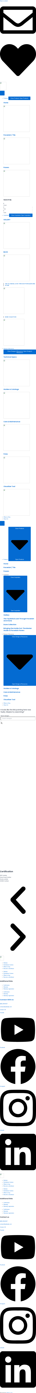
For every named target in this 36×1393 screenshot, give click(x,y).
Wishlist (5, 963)
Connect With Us (7, 1000)
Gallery (6, 615)
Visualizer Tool (9, 486)
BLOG (5, 252)
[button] (18, 900)
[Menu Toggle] (2, 93)
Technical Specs (10, 357)
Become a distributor (8, 968)
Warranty (5, 987)
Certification (6, 985)
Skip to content (4, 1)
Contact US (3, 1009)
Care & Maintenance (11, 422)
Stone (5, 103)
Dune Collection (10, 317)
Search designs (5, 715)
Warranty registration (8, 989)
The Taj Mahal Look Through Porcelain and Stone (20, 284)
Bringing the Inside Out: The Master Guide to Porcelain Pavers (17, 629)
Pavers (6, 167)
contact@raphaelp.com (6, 1006)
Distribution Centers (8, 965)
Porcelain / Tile (9, 135)
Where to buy (6, 966)
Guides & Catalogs (11, 389)
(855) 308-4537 (4, 1003)
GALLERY (6, 220)
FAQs (5, 454)
